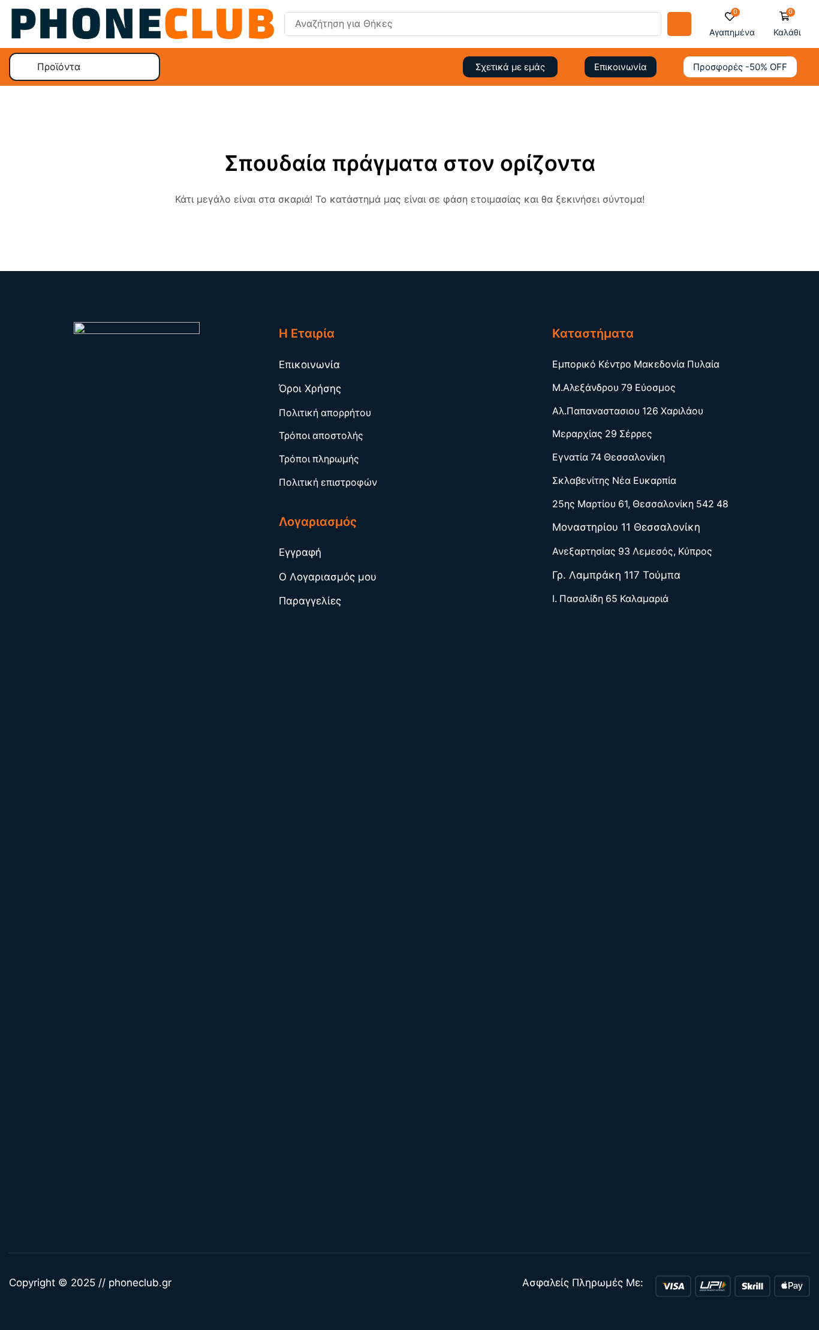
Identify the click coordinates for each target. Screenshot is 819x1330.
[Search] (679, 24)
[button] (732, 24)
